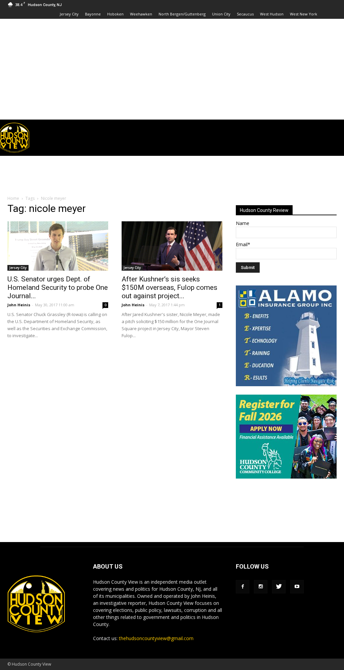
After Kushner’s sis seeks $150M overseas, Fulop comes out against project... (169, 287)
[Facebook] (242, 586)
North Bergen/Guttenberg (182, 13)
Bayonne (93, 13)
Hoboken (115, 13)
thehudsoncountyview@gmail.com (156, 638)
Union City (221, 13)
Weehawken (141, 13)
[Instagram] (260, 586)
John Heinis (18, 304)
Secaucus (245, 13)
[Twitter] (279, 586)
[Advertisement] (172, 69)
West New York (303, 13)
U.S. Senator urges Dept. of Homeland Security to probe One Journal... (57, 287)
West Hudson (272, 13)
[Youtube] (297, 586)
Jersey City (69, 13)
